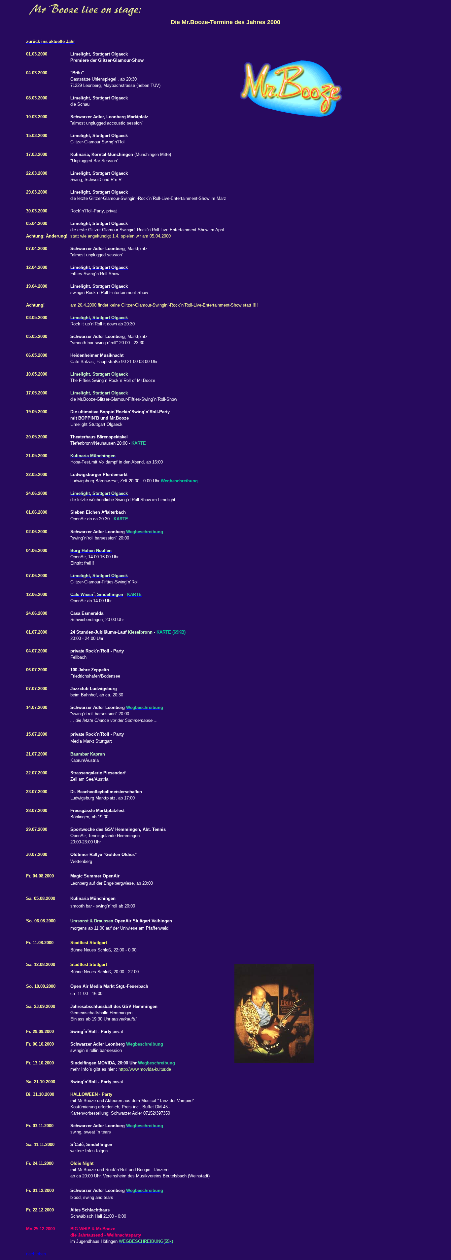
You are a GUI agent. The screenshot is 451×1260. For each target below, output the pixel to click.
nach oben (36, 1253)
